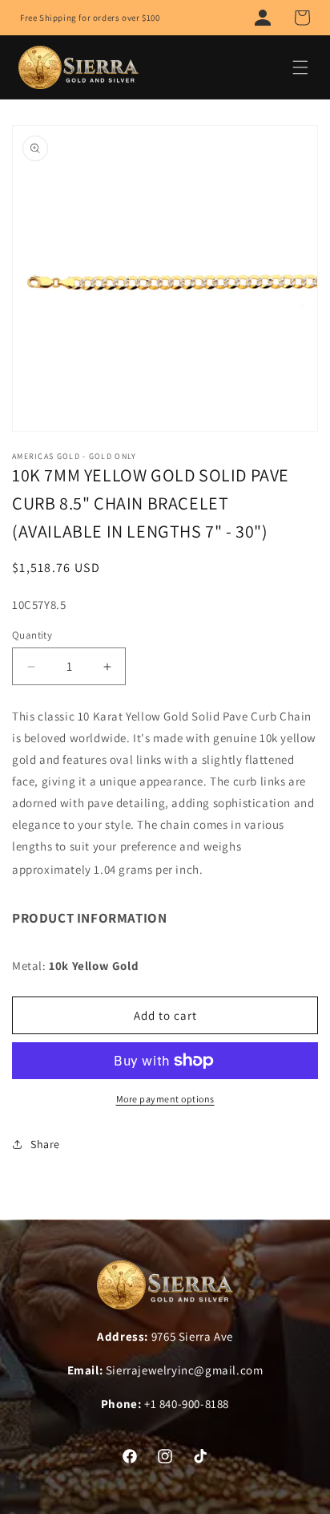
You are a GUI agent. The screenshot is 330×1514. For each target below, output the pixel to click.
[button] (302, 17)
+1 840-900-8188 (186, 1403)
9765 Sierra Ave (192, 1336)
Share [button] (45, 1144)
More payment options (165, 1099)
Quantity (32, 635)
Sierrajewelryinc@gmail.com (185, 1370)
